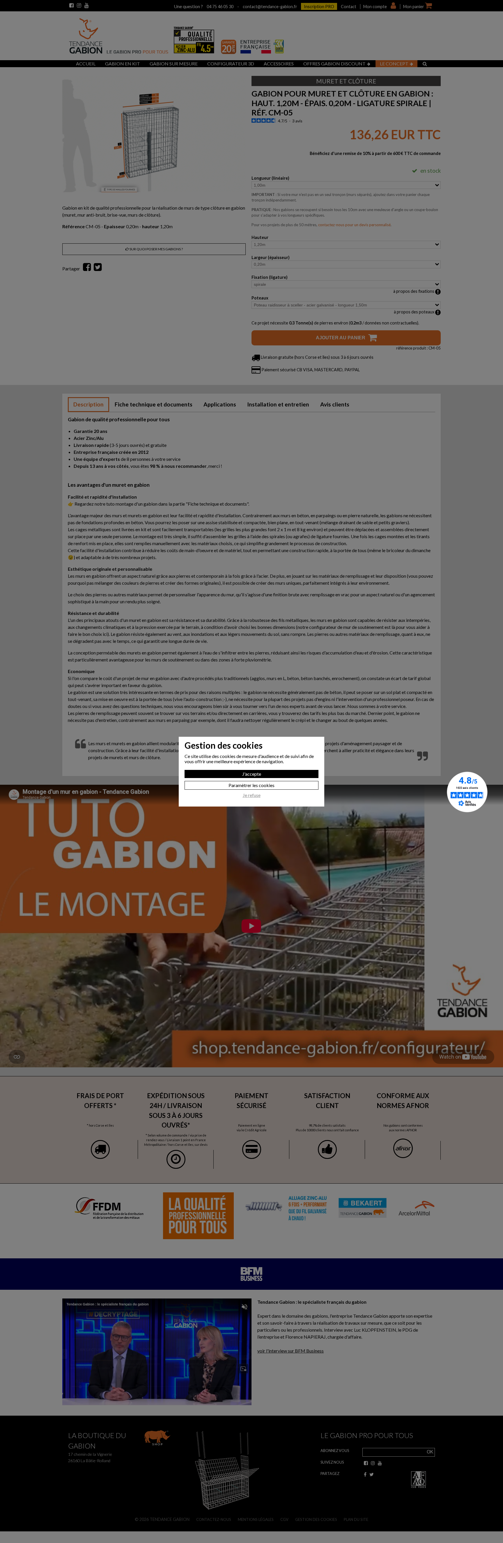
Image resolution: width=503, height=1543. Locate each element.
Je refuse (252, 795)
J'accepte (251, 774)
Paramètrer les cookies (251, 785)
